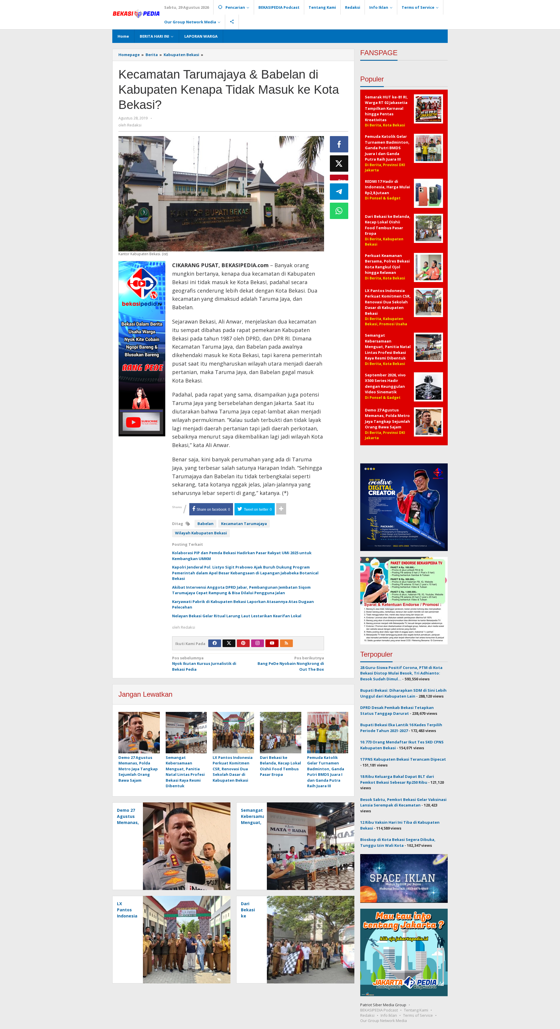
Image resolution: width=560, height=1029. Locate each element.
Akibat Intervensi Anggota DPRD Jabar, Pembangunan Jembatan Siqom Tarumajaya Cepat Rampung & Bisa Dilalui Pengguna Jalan (241, 590)
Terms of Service (418, 1015)
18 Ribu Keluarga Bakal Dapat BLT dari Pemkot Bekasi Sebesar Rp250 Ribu (397, 779)
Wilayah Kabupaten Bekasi (201, 533)
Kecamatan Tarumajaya (244, 523)
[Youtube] (272, 643)
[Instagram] (257, 643)
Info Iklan (389, 1015)
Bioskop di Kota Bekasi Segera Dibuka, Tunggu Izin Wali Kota (397, 842)
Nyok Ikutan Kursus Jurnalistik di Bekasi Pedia (204, 663)
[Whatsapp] (339, 211)
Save (342, 179)
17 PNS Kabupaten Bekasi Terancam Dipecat (403, 759)
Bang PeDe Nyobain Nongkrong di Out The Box (291, 663)
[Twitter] (229, 643)
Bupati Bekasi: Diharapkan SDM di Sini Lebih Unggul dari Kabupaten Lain (403, 693)
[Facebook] (214, 643)
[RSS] (286, 643)
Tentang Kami (416, 1010)
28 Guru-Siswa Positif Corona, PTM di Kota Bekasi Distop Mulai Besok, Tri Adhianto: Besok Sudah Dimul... (401, 673)
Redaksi (367, 1015)
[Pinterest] (243, 643)
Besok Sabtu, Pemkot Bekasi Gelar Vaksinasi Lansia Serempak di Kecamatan (403, 802)
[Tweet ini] (339, 163)
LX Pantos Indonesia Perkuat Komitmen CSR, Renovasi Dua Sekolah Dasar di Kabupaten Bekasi (233, 769)
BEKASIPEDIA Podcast (379, 1010)
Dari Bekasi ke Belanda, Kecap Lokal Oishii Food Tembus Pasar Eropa (280, 766)
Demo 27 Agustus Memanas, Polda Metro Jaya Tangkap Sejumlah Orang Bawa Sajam (138, 769)
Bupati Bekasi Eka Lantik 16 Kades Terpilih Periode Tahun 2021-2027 (401, 727)
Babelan (205, 523)
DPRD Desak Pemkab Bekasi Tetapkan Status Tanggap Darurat (397, 710)
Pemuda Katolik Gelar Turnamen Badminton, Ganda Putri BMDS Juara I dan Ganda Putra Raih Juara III (325, 772)
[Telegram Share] (339, 191)
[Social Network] (232, 22)
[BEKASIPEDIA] (136, 13)
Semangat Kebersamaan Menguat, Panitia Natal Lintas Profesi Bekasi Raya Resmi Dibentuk (185, 772)
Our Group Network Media (383, 1020)
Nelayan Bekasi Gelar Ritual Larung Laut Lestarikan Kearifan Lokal (236, 615)
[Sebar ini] (339, 144)
